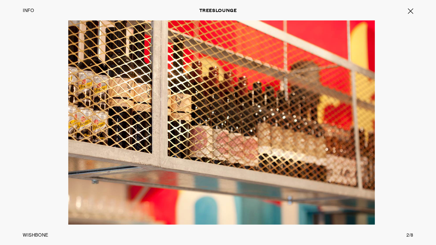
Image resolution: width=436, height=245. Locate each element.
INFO (28, 10)
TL (218, 10)
